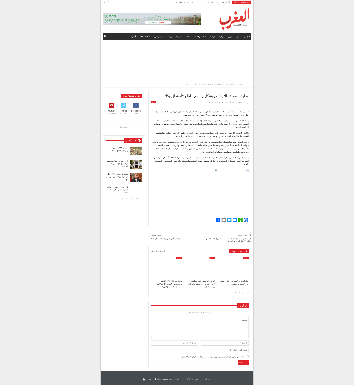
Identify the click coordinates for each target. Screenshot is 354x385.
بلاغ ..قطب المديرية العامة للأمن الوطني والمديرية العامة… (117, 189)
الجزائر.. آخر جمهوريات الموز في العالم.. (164, 239)
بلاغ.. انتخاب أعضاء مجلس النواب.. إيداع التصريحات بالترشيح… (117, 163)
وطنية (221, 37)
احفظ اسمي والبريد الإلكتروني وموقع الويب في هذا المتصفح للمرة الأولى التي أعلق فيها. (213, 357)
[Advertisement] (177, 60)
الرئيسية (246, 37)
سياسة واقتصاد (200, 37)
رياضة (169, 37)
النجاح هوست (150, 379)
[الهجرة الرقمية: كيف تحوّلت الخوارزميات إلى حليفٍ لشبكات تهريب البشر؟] (199, 267)
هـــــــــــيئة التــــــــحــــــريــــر (196, 2)
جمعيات (179, 37)
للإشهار (213, 2)
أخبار (237, 37)
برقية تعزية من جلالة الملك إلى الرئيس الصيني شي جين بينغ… (117, 176)
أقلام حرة (132, 37)
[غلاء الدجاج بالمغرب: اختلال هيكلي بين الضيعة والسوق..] (233, 267)
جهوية (229, 37)
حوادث (212, 37)
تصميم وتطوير (168, 379)
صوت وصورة (158, 37)
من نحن (224, 2)
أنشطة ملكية (144, 37)
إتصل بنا (179, 2)
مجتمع (153, 102)
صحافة (188, 37)
